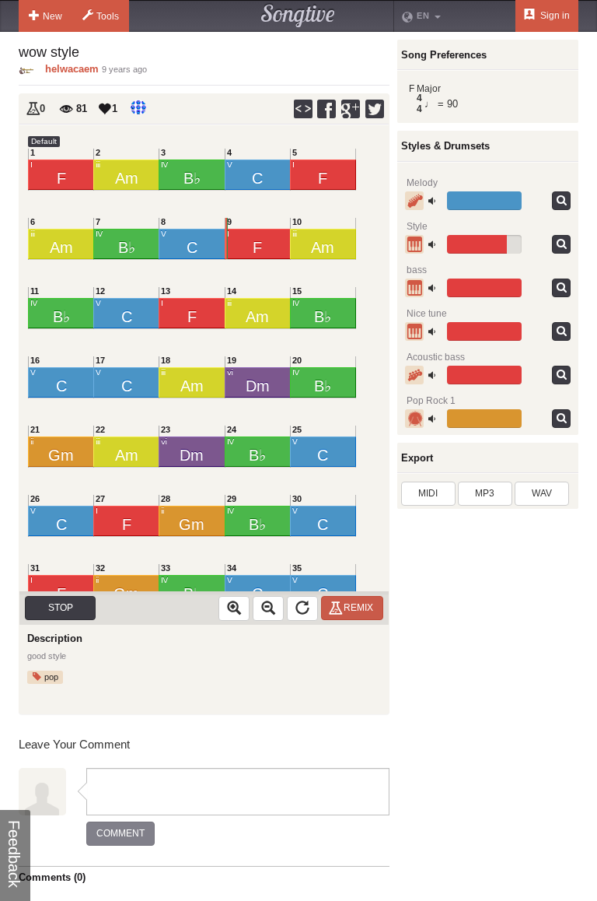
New (52, 16)
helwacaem (72, 69)
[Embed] (303, 109)
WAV (542, 493)
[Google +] (351, 109)
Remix (358, 607)
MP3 (484, 493)
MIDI (428, 493)
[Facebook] (327, 109)
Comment (120, 833)
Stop (60, 607)
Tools (107, 16)
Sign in (554, 15)
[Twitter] (375, 109)
